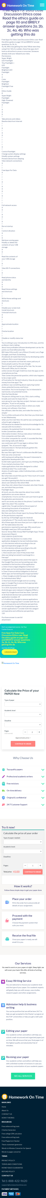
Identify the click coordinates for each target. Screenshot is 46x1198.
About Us (5, 1110)
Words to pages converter (11, 1152)
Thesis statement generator (12, 1144)
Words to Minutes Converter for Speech (16, 1148)
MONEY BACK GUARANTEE (12, 1168)
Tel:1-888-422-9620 (14, 1181)
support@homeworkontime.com (14, 1185)
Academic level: (9, 847)
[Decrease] (25, 732)
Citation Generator (9, 1130)
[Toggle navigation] (42, 5)
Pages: (5, 865)
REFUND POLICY (8, 1171)
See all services (23, 1076)
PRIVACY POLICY (8, 1160)
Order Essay (10, 652)
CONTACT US (7, 1114)
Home (4, 1107)
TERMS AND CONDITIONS (12, 1164)
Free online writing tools (10, 1126)
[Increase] (39, 732)
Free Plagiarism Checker (11, 1141)
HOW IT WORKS (8, 1118)
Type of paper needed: (11, 838)
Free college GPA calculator (12, 1134)
